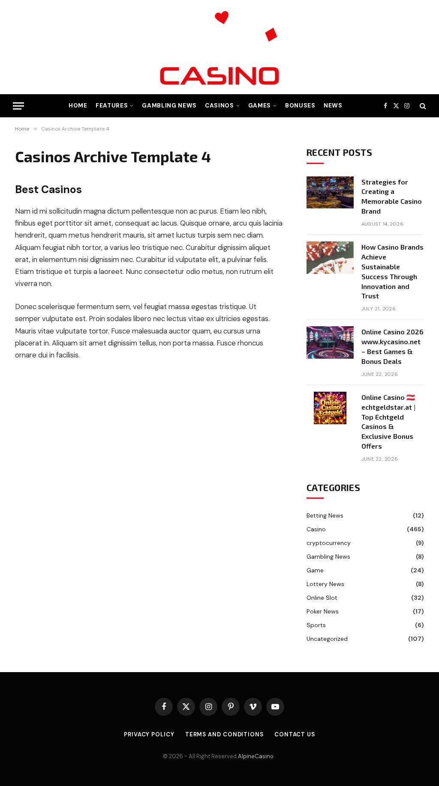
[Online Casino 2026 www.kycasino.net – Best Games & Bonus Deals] (330, 342)
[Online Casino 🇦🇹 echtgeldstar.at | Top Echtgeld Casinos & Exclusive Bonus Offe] (330, 408)
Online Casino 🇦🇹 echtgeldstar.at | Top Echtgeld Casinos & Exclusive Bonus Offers (388, 421)
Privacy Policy (149, 734)
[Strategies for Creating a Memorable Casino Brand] (330, 192)
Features (112, 105)
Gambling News (169, 105)
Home (78, 105)
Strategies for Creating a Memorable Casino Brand (391, 196)
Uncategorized (327, 639)
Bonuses (300, 105)
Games (259, 105)
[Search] (422, 106)
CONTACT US (294, 734)
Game (315, 570)
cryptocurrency (329, 543)
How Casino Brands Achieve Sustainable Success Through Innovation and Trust (392, 271)
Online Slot (322, 597)
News (333, 105)
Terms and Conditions (224, 734)
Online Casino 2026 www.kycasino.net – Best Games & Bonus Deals (392, 346)
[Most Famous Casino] (219, 47)
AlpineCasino (256, 756)
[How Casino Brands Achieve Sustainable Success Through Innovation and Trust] (330, 257)
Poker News (323, 611)
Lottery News (325, 584)
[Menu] (18, 106)
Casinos (219, 105)
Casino (316, 529)
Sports (316, 625)
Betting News (325, 515)
